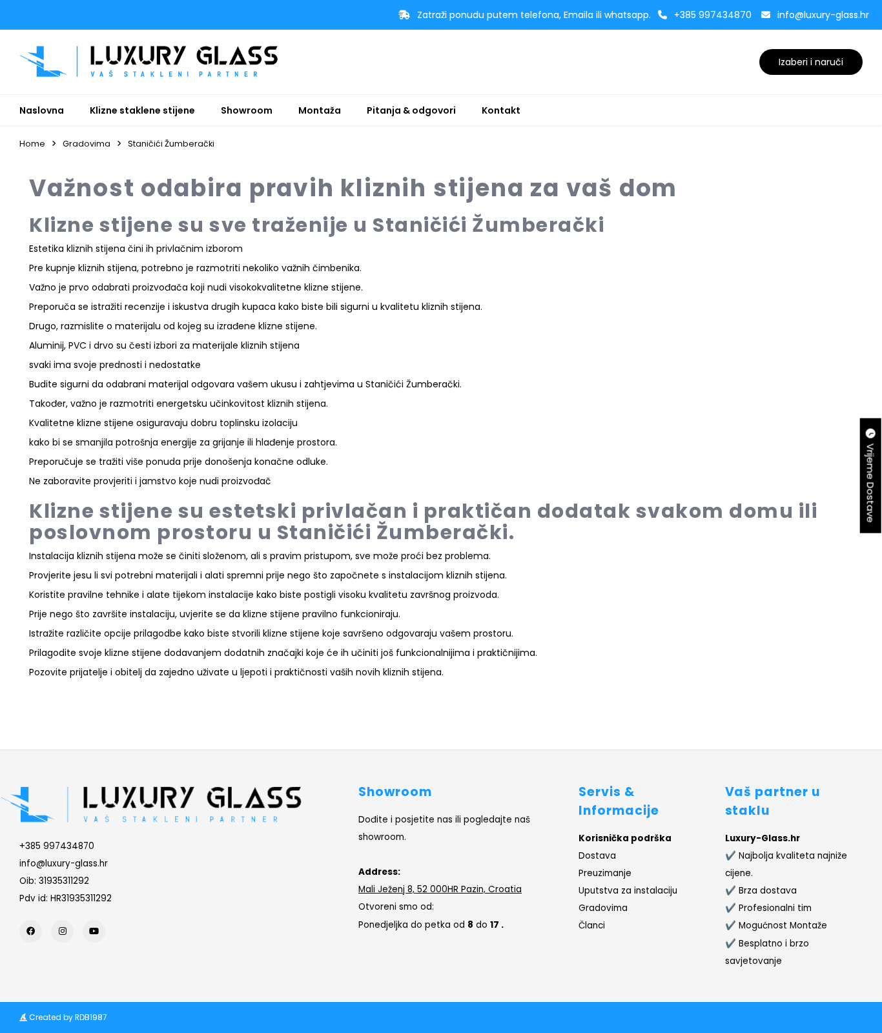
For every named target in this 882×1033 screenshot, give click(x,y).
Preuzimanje (605, 873)
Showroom (246, 110)
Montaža (319, 110)
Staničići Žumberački (171, 143)
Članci (592, 925)
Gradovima (86, 143)
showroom (381, 837)
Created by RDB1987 (67, 1017)
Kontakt (501, 110)
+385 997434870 (713, 14)
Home (32, 143)
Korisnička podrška (625, 838)
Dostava (597, 856)
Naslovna (41, 110)
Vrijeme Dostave (870, 480)
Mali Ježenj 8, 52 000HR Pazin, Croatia (440, 889)
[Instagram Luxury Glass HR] (62, 931)
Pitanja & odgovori (411, 110)
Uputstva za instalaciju (628, 891)
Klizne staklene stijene (142, 110)
